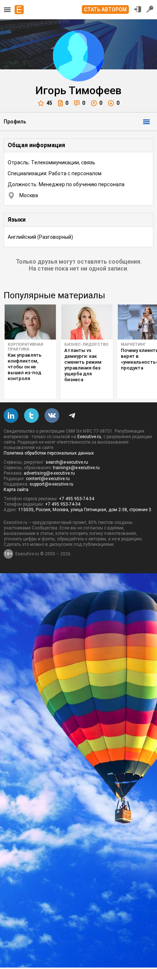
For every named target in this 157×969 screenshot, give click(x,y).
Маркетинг (133, 344)
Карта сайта (16, 489)
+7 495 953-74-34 (76, 498)
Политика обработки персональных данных (49, 453)
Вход (137, 9)
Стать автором (105, 9)
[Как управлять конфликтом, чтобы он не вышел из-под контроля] (30, 322)
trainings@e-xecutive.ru (76, 467)
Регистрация (150, 9)
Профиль (15, 122)
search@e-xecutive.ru (67, 462)
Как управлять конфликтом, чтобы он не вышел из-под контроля (25, 366)
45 (49, 103)
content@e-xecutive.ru (48, 478)
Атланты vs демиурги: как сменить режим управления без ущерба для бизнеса (83, 365)
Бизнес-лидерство (86, 344)
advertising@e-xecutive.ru (49, 473)
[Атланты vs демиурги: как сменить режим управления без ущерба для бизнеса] (87, 322)
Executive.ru (89, 436)
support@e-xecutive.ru (51, 484)
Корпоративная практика (25, 347)
